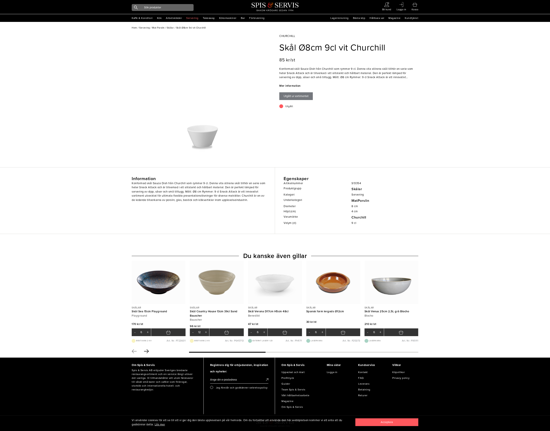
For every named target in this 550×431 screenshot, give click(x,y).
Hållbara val (377, 18)
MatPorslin (360, 201)
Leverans (364, 383)
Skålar (356, 189)
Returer (363, 395)
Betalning (364, 389)
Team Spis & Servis (293, 389)
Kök (159, 18)
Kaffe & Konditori (142, 18)
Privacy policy (400, 377)
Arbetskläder (174, 18)
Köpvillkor (398, 372)
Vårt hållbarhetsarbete (295, 395)
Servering (192, 18)
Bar (243, 18)
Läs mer (160, 424)
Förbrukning (257, 18)
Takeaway (209, 18)
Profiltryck (287, 377)
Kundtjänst (411, 18)
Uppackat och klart (293, 372)
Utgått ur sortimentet (296, 96)
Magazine (394, 18)
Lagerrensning (339, 18)
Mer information (290, 86)
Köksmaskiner (228, 18)
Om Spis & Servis (292, 406)
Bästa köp (359, 18)
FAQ (361, 377)
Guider (285, 383)
